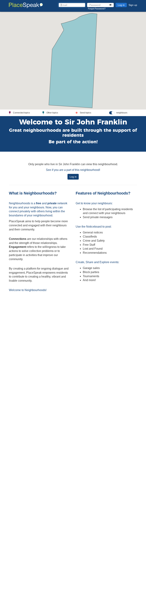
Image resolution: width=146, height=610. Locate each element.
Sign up (133, 5)
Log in (121, 5)
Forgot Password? (97, 8)
